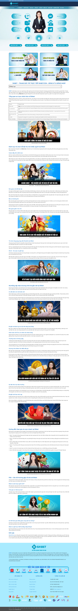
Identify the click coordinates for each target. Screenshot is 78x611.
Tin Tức (62, 7)
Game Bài (50, 7)
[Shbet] (14, 4)
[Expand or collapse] (60, 86)
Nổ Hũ (40, 7)
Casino (20, 7)
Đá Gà (31, 7)
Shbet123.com (12, 535)
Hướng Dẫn (56, 7)
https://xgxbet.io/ (57, 589)
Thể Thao (26, 7)
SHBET (15, 7)
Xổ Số (36, 7)
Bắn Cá (45, 7)
